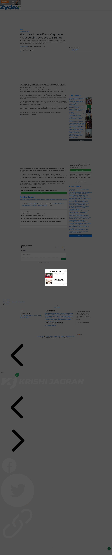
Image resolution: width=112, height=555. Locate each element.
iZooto (66, 284)
